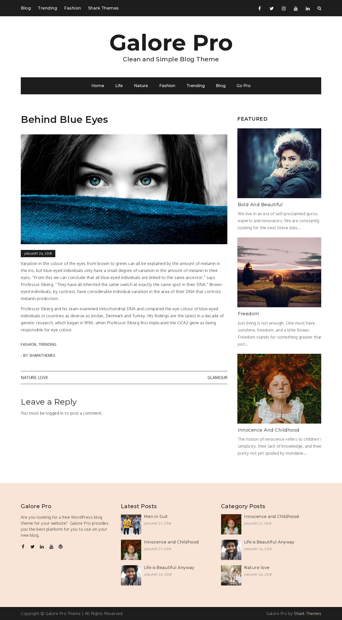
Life (119, 85)
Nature (141, 85)
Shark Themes (103, 8)
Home (97, 85)
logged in (55, 413)
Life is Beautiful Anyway (169, 567)
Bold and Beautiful (260, 204)
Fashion (72, 8)
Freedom (248, 314)
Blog (26, 8)
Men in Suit (156, 516)
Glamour (218, 377)
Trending (47, 8)
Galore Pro (171, 42)
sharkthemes (42, 355)
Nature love (34, 377)
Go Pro (244, 85)
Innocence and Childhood (268, 430)
